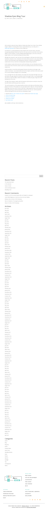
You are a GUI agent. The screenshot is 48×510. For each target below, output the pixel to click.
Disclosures (28, 495)
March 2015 (7, 372)
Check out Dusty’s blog (10, 95)
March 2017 (7, 330)
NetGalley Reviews (8, 452)
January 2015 (7, 376)
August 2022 (7, 218)
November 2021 (8, 231)
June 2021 (7, 239)
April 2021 (7, 242)
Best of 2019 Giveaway (17, 199)
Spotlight (6, 459)
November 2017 (8, 317)
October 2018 (7, 296)
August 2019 (7, 279)
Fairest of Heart (8, 186)
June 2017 (7, 326)
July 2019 (6, 280)
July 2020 (6, 260)
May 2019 (7, 284)
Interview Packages (8, 493)
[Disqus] (24, 120)
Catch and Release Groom (10, 187)
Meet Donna (28, 475)
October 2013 (7, 404)
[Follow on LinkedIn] (24, 2)
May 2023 (7, 210)
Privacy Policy (25, 505)
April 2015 (7, 370)
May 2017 (7, 328)
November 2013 (8, 402)
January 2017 (7, 334)
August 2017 (7, 322)
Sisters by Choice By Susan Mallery (23, 197)
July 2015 (6, 364)
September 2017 (8, 320)
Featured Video (8, 448)
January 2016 (7, 353)
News (6, 454)
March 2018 (7, 309)
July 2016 (6, 345)
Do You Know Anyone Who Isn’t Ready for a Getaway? (22, 195)
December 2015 (8, 355)
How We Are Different (31, 477)
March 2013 (7, 418)
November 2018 (8, 294)
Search (41, 176)
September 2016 (8, 341)
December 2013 (8, 401)
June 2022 (7, 221)
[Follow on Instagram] (21, 2)
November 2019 (8, 273)
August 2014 (7, 385)
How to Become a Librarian (32, 491)
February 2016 (8, 351)
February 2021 (8, 246)
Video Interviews (7, 491)
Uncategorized (8, 463)
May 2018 (7, 305)
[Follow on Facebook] (19, 2)
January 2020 (7, 269)
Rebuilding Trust (8, 189)
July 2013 (6, 410)
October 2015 (7, 359)
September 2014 (8, 383)
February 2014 (8, 397)
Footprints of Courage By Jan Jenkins (15, 201)
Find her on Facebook (10, 96)
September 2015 (8, 360)
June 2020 (7, 261)
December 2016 (8, 336)
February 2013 (8, 420)
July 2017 (6, 324)
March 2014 (7, 395)
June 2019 (7, 282)
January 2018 (7, 313)
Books (6, 446)
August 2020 (7, 258)
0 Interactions (19, 18)
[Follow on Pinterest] (27, 2)
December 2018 (8, 292)
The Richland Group (31, 507)
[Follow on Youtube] (29, 2)
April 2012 (7, 435)
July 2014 (6, 387)
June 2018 (7, 303)
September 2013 (8, 406)
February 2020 (8, 267)
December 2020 (8, 250)
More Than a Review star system (18, 93)
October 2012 (7, 427)
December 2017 (8, 315)
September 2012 (8, 429)
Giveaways (28, 493)
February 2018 (8, 311)
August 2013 (7, 408)
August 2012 (7, 431)
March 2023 (7, 214)
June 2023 (7, 208)
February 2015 (8, 374)
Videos (6, 465)
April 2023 (7, 212)
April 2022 (7, 225)
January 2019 (7, 290)
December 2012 (8, 423)
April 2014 (7, 393)
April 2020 (7, 263)
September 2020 (8, 256)
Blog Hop (7, 444)
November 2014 (8, 380)
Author (14, 18)
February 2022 (8, 227)
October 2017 (7, 319)
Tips (5, 461)
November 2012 (8, 425)
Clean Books (28, 479)
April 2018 (7, 307)
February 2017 (8, 332)
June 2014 (7, 389)
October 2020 (7, 254)
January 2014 (7, 399)
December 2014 (8, 378)
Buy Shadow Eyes (9, 100)
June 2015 (7, 366)
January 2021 (7, 248)
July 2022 (6, 219)
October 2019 (7, 275)
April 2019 (7, 286)
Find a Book (28, 481)
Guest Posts (7, 450)
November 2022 (8, 216)
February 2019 (8, 288)
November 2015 (8, 357)
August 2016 (7, 343)
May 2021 (7, 240)
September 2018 (8, 298)
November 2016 (8, 338)
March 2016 (7, 349)
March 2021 (7, 244)
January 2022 (7, 229)
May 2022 (7, 223)
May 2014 (7, 391)
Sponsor (6, 458)
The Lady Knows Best (9, 182)
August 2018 (7, 300)
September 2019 (8, 277)
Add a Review (28, 483)
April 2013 (7, 416)
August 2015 (7, 362)
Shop (4, 497)
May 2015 (7, 368)
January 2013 (7, 422)
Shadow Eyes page (34, 93)
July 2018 (6, 301)
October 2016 (7, 340)
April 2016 (7, 347)
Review (6, 456)
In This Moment (8, 184)
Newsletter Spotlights (9, 495)
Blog (6, 442)
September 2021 (8, 233)
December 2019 (8, 271)
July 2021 (6, 237)
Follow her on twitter (10, 98)
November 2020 (8, 252)
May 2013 (7, 414)
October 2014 (7, 381)
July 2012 (6, 433)
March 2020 (7, 265)
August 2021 (7, 235)
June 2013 (7, 412)
